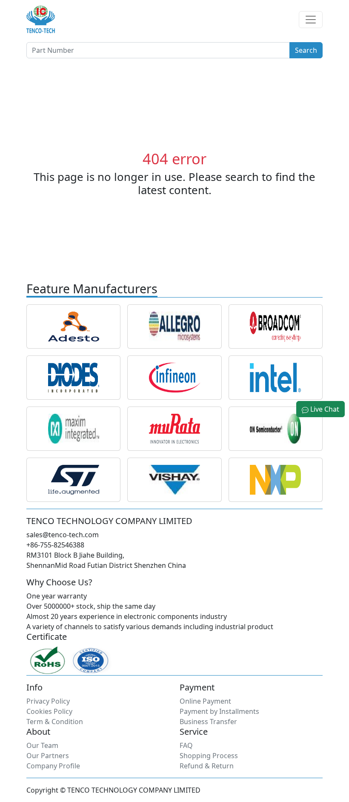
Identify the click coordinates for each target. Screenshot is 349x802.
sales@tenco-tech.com (62, 534)
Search (306, 50)
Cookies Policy (49, 711)
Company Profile (53, 765)
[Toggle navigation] (311, 19)
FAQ (186, 745)
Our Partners (47, 755)
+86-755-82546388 (55, 545)
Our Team (42, 745)
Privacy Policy (48, 701)
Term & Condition (54, 721)
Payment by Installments (219, 711)
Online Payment (205, 701)
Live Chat (324, 409)
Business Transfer (208, 721)
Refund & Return (207, 765)
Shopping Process (209, 755)
